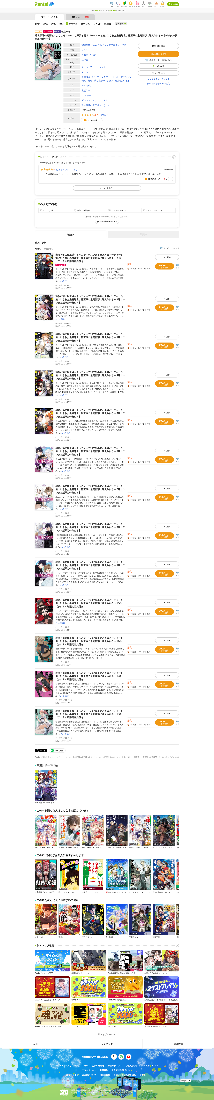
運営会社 (143, 1074)
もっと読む (64, 281)
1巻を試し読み (158, 45)
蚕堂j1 (84, 49)
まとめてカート (170, 248)
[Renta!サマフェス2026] (51, 4)
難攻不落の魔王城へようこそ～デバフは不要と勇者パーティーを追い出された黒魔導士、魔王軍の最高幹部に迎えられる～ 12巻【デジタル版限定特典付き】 (89, 676)
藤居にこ (62, 937)
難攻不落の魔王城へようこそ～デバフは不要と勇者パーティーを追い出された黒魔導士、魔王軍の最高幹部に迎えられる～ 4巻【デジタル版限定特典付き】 (90, 375)
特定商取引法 (72, 1074)
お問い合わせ (98, 1065)
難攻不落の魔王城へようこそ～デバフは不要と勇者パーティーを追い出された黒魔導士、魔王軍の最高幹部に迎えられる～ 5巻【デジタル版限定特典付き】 (90, 413)
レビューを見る (106, 188)
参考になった (154, 178)
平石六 (93, 54)
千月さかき (133, 937)
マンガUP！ (87, 95)
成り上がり (99, 80)
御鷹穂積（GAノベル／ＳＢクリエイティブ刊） (105, 44)
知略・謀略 (87, 80)
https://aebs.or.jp (76, 1095)
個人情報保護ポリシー (122, 1070)
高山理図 (109, 937)
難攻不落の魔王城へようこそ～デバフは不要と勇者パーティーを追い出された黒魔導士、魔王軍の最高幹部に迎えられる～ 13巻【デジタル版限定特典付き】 (89, 714)
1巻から (38, 248)
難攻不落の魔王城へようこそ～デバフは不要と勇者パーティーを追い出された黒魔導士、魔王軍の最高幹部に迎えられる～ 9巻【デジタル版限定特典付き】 (90, 565)
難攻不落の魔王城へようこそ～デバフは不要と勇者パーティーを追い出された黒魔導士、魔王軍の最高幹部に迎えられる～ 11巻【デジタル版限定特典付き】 (89, 641)
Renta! (37, 757)
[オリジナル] (71, 23)
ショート (81, 17)
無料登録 (174, 4)
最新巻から (49, 248)
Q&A (86, 1065)
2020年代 (86, 85)
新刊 (35, 1043)
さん (66, 169)
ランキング (107, 1043)
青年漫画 (86, 76)
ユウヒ (85, 59)
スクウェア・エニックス (94, 67)
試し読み (167, 257)
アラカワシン (87, 937)
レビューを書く (93, 120)
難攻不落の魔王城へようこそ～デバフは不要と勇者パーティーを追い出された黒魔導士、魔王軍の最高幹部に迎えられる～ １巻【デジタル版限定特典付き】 (89, 258)
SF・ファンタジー (101, 76)
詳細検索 (178, 1043)
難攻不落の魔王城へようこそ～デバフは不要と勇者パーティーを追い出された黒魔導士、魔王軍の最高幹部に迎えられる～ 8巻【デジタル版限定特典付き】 (90, 527)
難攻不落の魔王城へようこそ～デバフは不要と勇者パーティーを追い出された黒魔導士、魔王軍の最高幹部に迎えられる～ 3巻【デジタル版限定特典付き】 (90, 337)
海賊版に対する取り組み (125, 1074)
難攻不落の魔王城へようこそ (96, 105)
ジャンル (120, 23)
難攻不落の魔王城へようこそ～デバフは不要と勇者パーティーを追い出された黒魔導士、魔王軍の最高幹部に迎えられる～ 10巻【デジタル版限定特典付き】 (89, 603)
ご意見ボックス (133, 1065)
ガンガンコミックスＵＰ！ (95, 100)
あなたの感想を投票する (106, 221)
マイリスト (160, 73)
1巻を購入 (158, 54)
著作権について (89, 1074)
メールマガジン (150, 1065)
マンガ (85, 71)
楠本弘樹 (156, 937)
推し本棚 (160, 66)
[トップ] (41, 4)
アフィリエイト (89, 1070)
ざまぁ (110, 80)
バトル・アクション (121, 76)
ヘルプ (78, 1065)
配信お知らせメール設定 (158, 83)
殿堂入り (86, 90)
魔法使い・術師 (122, 80)
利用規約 (104, 1070)
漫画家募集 (105, 1074)
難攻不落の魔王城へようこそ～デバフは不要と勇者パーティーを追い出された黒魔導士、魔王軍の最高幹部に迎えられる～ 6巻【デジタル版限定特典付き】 (90, 451)
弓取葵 (85, 54)
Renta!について (63, 1065)
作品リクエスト (115, 1065)
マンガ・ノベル (49, 17)
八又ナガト (39, 937)
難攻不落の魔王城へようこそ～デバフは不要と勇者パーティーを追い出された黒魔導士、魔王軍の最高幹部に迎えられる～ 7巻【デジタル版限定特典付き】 (90, 489)
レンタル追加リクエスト (158, 79)
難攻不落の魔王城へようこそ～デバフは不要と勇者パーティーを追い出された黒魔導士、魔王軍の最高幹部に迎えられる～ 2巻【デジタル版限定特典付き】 (90, 299)
